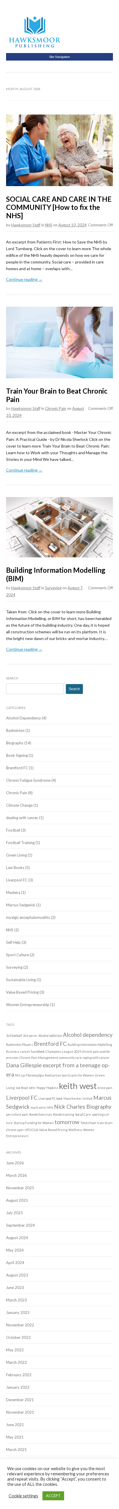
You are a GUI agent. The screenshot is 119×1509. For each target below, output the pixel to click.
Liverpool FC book (50, 1098)
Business (12, 1051)
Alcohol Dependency (23, 718)
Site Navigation (59, 57)
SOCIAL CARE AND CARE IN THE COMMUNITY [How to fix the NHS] (58, 207)
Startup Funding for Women (34, 1123)
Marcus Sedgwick (20, 905)
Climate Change (19, 805)
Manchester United (78, 1098)
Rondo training (63, 1114)
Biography (14, 743)
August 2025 (17, 1200)
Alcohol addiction (50, 1035)
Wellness (75, 1130)
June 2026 (15, 1163)
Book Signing (17, 755)
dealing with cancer (22, 817)
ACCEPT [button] (53, 1495)
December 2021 (20, 1399)
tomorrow (67, 1122)
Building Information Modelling (90, 1044)
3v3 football (14, 1035)
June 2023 (15, 1287)
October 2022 (18, 1337)
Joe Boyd (22, 1088)
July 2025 (14, 1212)
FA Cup (20, 1075)
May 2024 (15, 1250)
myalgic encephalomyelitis (28, 917)
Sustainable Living (21, 979)
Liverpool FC (16, 880)
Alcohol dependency (88, 1034)
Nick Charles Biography (82, 1106)
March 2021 (16, 1449)
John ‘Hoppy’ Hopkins (43, 1088)
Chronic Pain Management (38, 1057)
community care (70, 1057)
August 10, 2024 (72, 225)
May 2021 (15, 1437)
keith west (78, 1086)
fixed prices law (56, 1075)
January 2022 (17, 1387)
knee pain (105, 1088)
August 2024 (17, 1237)
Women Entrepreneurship (27, 1004)
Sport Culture (17, 954)
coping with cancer (96, 1057)
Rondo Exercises (40, 1114)
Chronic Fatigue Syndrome (28, 780)
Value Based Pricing (22, 992)
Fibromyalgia (35, 1075)
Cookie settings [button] (23, 1495)
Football (13, 830)
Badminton (15, 730)
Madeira (13, 892)
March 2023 (16, 1300)
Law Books (15, 867)
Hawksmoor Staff (25, 225)
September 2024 (20, 1225)
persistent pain (17, 1114)
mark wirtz (38, 1107)
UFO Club (31, 1130)
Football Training (20, 842)
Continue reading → (24, 279)
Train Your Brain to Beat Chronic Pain (56, 395)
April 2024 (15, 1262)
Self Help (13, 942)
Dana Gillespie (24, 1065)
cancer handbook (32, 1051)
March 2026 (16, 1175)
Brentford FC (17, 768)
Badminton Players (19, 1044)
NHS (48, 225)
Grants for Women (81, 1075)
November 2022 (20, 1325)
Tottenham (88, 1123)
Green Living (16, 855)
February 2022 (18, 1374)
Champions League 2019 (63, 1051)
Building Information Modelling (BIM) (55, 574)
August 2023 (17, 1275)
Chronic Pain (55, 408)
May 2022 (15, 1350)
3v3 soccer (30, 1035)
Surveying (53, 588)
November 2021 (20, 1412)
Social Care (83, 1114)
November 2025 (20, 1188)
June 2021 (15, 1424)
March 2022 (16, 1362)
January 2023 (17, 1312)
